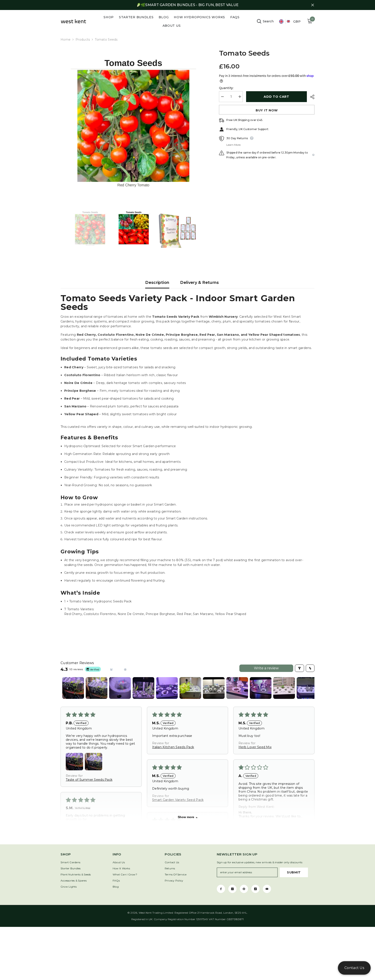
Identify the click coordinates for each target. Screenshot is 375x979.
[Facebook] (221, 889)
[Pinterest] (244, 889)
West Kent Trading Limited (156, 912)
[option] (133, 122)
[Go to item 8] (237, 688)
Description (157, 282)
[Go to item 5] (167, 688)
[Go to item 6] (190, 688)
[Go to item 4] (143, 688)
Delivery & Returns (199, 282)
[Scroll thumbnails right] (309, 688)
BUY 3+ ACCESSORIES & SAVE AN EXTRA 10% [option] (187, 5)
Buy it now (267, 110)
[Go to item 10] (284, 688)
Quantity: (226, 88)
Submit (294, 872)
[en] (281, 21)
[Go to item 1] (73, 688)
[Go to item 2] (96, 688)
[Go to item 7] (214, 688)
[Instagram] (232, 889)
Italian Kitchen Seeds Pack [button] (173, 747)
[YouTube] (267, 889)
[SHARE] (310, 97)
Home (66, 39)
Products (83, 39)
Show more (186, 817)
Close (312, 5)
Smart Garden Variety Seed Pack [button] (178, 800)
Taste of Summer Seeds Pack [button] (89, 780)
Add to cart (276, 97)
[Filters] (299, 668)
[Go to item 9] (260, 688)
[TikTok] (255, 889)
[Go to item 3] (120, 688)
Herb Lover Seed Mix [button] (254, 747)
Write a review (266, 668)
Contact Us (354, 968)
